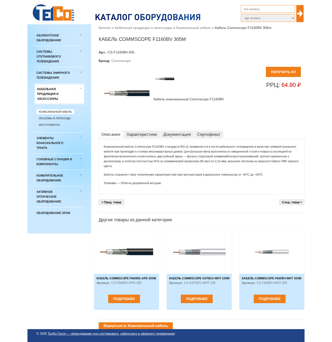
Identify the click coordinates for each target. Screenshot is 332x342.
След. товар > (292, 202)
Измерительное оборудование (49, 178)
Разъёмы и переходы (55, 118)
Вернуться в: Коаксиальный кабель (136, 326)
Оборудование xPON (53, 213)
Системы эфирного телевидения (53, 75)
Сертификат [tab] (208, 134)
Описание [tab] (110, 134)
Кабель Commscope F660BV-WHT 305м (271, 278)
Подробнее (124, 299)
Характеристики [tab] (142, 134)
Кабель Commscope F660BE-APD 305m (126, 278)
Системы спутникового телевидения (48, 56)
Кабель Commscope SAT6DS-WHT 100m (199, 278)
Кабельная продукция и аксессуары (48, 94)
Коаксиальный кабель (55, 111)
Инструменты (49, 124)
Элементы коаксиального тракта (49, 143)
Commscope (121, 61)
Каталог (105, 28)
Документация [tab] (177, 134)
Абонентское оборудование (48, 38)
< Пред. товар (111, 202)
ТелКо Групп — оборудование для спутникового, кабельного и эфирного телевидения (111, 333)
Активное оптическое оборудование (48, 196)
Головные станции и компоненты (54, 162)
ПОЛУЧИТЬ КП (283, 72)
